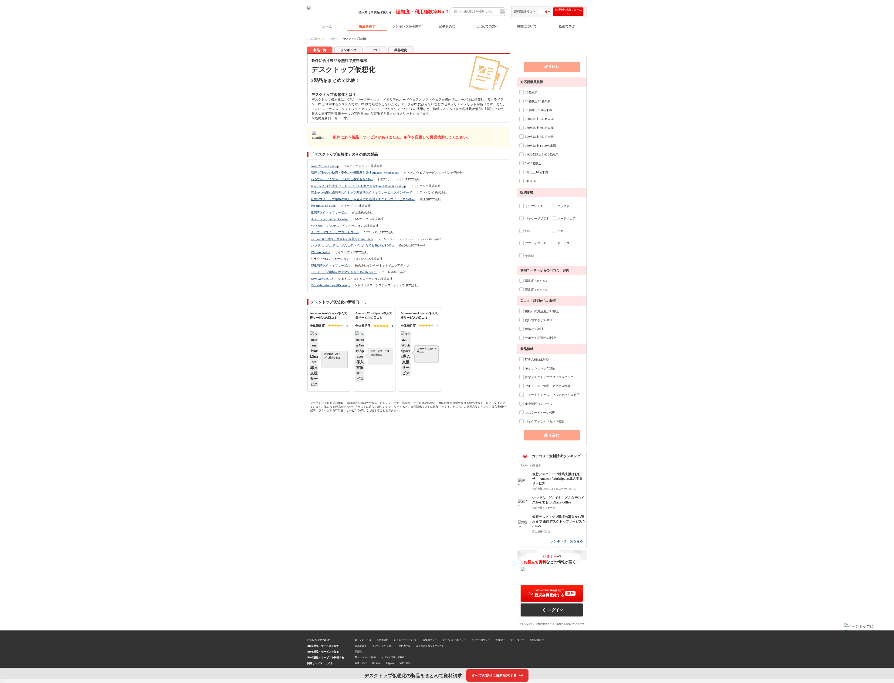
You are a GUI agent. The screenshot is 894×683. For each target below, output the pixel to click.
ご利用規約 (382, 639)
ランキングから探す (407, 26)
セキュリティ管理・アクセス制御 (547, 386)
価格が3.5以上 (534, 329)
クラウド (563, 206)
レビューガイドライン (405, 639)
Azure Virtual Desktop (325, 166)
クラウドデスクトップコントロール (335, 232)
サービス (563, 243)
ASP (560, 231)
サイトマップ (517, 639)
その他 (529, 255)
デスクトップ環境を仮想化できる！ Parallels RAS (344, 272)
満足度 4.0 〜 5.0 (536, 281)
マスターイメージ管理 (540, 412)
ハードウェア (566, 218)
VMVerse (316, 225)
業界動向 (400, 50)
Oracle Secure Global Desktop (330, 219)
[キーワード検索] (502, 11)
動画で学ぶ (567, 26)
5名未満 (530, 181)
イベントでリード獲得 (393, 657)
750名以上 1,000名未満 (540, 145)
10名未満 (531, 92)
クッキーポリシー (480, 639)
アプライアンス (535, 243)
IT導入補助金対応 (537, 359)
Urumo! (376, 663)
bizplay (390, 663)
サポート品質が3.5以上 (540, 338)
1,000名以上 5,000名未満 (541, 154)
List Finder (361, 663)
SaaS (528, 231)
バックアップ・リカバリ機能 (544, 421)
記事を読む (447, 26)
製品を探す (367, 26)
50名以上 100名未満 (538, 110)
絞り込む (551, 67)
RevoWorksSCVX (322, 278)
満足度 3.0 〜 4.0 (536, 289)
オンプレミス (534, 206)
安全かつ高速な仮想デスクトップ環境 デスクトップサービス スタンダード (361, 192)
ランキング (348, 50)
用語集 (358, 651)
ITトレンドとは (363, 639)
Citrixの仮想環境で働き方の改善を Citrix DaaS (342, 239)
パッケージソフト (537, 218)
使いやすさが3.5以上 (539, 320)
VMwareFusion (320, 252)
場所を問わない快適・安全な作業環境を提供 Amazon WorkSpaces (355, 172)
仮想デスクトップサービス (329, 212)
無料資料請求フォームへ (568, 11)
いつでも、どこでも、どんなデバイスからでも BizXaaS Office (352, 245)
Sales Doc (405, 663)
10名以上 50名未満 (537, 101)
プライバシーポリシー (454, 639)
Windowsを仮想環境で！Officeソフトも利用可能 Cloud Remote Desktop (358, 186)
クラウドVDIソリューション (330, 258)
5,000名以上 (533, 163)
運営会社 (500, 639)
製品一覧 (319, 50)
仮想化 (334, 38)
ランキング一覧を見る (566, 541)
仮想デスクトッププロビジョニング (549, 377)
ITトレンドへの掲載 (365, 657)
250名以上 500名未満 (539, 128)
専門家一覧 (404, 645)
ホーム (327, 26)
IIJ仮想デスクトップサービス (330, 265)
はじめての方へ (487, 26)
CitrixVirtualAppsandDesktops (330, 285)
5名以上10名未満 (536, 172)
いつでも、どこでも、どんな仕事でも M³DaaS (342, 179)
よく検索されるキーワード (430, 645)
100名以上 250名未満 (539, 119)
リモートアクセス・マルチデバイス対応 (552, 394)
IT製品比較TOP (316, 38)
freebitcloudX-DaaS (323, 205)
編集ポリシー (430, 639)
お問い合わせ (537, 639)
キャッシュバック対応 (540, 368)
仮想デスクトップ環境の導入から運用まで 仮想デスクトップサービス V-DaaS (363, 199)
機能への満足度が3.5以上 (542, 311)
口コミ (375, 50)
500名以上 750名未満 (539, 136)
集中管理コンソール (538, 404)
